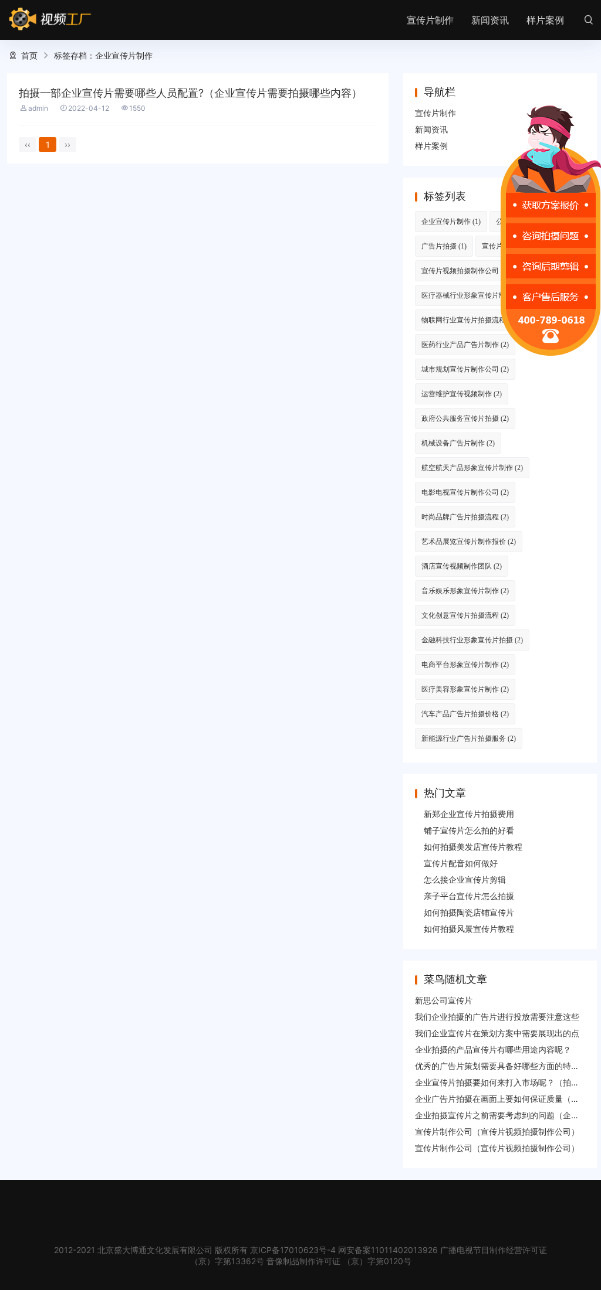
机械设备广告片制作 (458, 442)
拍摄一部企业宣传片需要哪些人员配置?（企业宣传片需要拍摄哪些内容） (190, 93)
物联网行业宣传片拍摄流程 (468, 319)
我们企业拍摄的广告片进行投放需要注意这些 (497, 1017)
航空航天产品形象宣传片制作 (472, 467)
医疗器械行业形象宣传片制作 (472, 295)
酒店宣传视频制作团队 (461, 565)
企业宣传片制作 (451, 221)
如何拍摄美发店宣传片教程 (473, 847)
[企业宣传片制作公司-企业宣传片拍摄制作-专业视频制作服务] (50, 19)
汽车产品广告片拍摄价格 (465, 713)
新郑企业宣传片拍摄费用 (469, 814)
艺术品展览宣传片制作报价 (468, 541)
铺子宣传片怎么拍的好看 (469, 830)
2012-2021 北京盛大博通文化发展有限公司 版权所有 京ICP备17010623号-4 (195, 1250)
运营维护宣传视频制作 (461, 393)
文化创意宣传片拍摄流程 (465, 615)
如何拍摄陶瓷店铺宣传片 (469, 912)
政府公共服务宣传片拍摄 (465, 418)
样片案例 (545, 20)
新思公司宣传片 (443, 1000)
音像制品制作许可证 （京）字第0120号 (338, 1261)
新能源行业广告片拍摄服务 (468, 738)
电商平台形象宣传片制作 (465, 664)
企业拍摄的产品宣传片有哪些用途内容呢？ (493, 1049)
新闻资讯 (490, 20)
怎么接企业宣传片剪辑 (465, 879)
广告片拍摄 (444, 245)
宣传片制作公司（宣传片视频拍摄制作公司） (497, 1131)
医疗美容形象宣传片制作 (465, 689)
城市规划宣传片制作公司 (465, 369)
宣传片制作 (430, 20)
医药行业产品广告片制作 (465, 344)
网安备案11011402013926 (388, 1250)
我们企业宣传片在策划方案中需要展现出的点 (497, 1033)
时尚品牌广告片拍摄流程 (465, 516)
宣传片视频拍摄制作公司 (466, 270)
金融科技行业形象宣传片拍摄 (472, 639)
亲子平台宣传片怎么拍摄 (469, 896)
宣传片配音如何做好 (461, 863)
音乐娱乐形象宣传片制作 (465, 590)
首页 (29, 55)
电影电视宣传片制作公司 (465, 492)
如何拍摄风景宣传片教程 (469, 929)
